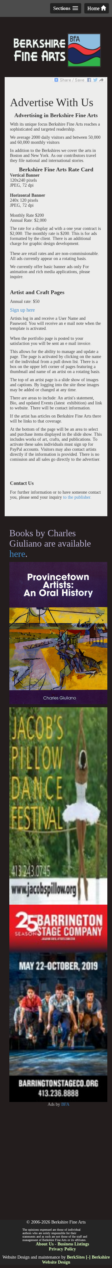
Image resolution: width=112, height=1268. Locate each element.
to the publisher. (77, 497)
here (17, 553)
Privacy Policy (62, 1249)
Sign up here (22, 310)
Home (94, 8)
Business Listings (73, 1244)
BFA (65, 1104)
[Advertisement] (56, 1163)
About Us (45, 1244)
